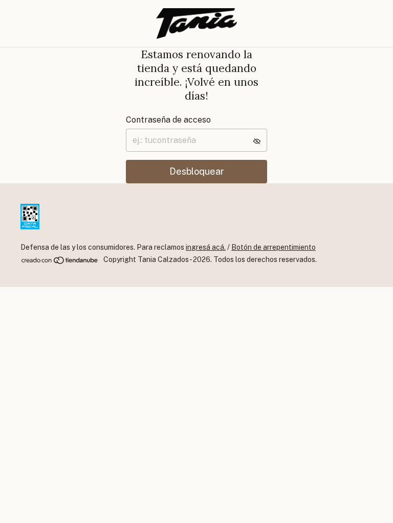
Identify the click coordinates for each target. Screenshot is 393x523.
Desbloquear (196, 171)
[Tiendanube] (60, 262)
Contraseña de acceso (168, 120)
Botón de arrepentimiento (273, 247)
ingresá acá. (206, 247)
